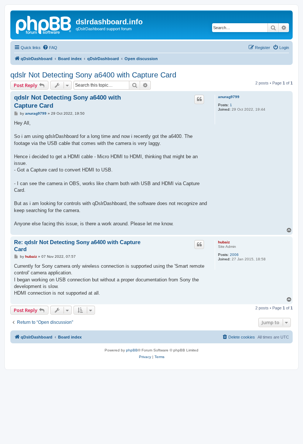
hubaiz (224, 242)
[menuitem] (49, 47)
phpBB (132, 350)
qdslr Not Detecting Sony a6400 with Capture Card (93, 75)
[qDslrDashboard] (44, 24)
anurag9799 (228, 97)
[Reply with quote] (199, 99)
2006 (234, 255)
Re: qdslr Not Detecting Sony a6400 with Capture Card (77, 245)
